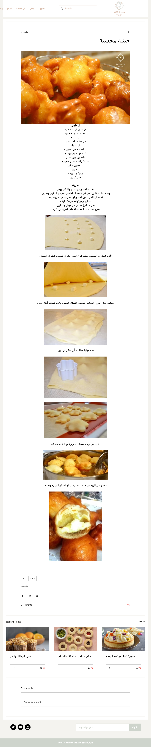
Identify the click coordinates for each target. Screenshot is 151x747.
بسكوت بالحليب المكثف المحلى (75, 656)
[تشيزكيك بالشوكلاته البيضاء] (123, 639)
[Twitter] (13, 727)
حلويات (25, 586)
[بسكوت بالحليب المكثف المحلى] (75, 639)
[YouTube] (20, 727)
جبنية (32, 578)
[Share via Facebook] (22, 595)
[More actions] (128, 32)
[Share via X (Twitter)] (29, 595)
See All (142, 621)
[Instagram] (28, 727)
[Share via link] (44, 595)
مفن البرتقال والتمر (20, 656)
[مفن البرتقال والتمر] (27, 639)
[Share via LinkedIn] (36, 595)
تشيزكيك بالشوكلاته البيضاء (120, 656)
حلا (24, 578)
